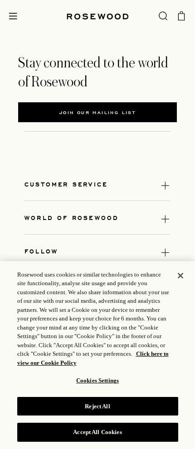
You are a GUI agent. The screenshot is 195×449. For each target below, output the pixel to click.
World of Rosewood (71, 217)
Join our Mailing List (97, 112)
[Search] (163, 15)
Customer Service (65, 184)
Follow (41, 251)
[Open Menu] (13, 15)
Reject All (97, 406)
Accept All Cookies (97, 432)
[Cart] (181, 15)
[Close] (180, 276)
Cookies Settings (97, 380)
